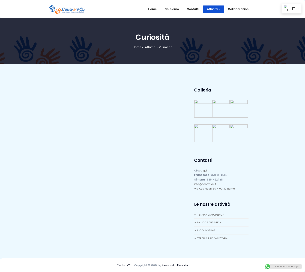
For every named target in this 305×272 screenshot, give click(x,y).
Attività (212, 9)
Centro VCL (125, 265)
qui (205, 170)
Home (152, 9)
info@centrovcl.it (205, 184)
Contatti (193, 9)
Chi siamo (172, 9)
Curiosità (165, 47)
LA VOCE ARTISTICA (209, 222)
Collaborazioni (238, 9)
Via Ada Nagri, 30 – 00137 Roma (214, 188)
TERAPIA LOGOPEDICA (210, 214)
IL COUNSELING (206, 230)
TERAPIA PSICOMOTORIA (212, 238)
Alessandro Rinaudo (175, 265)
